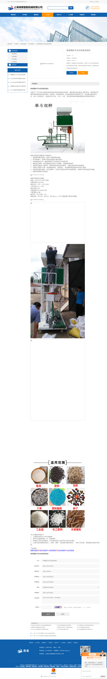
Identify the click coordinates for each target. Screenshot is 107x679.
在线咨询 (82, 14)
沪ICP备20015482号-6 (58, 665)
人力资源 (70, 14)
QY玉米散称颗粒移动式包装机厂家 (85, 629)
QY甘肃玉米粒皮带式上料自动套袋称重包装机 (41, 625)
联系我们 (97, 1)
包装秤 (57, 666)
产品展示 (47, 14)
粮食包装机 (23, 43)
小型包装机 (22, 666)
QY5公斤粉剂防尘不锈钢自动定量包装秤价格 (46, 635)
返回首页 (92, 1)
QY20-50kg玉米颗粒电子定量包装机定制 (39, 629)
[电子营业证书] (53, 668)
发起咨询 (103, 676)
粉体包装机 (40, 666)
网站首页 (13, 14)
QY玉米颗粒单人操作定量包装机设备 (85, 625)
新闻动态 (36, 14)
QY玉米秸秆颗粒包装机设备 (83, 627)
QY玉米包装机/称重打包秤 (62, 629)
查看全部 (14, 64)
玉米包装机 (31, 43)
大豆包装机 (14, 61)
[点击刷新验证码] (58, 607)
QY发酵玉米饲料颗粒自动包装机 (38, 627)
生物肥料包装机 (72, 666)
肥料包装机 (28, 666)
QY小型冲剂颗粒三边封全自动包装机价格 (45, 633)
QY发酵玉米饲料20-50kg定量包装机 (65, 627)
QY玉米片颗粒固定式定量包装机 (64, 625)
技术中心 (59, 14)
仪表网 (75, 665)
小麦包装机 (14, 56)
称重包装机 (52, 666)
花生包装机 (14, 53)
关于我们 (24, 14)
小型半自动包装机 (64, 666)
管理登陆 (80, 665)
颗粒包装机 (46, 666)
